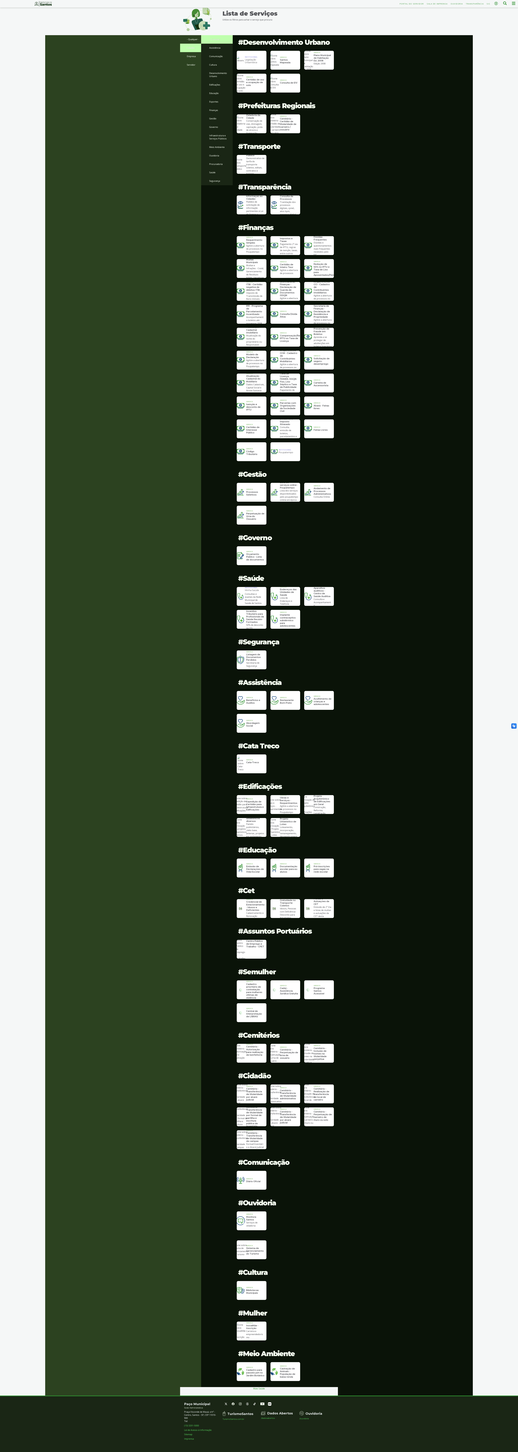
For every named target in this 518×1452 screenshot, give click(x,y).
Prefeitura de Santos (43, 3)
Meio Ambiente (217, 147)
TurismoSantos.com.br (233, 1419)
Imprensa (189, 1438)
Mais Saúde (259, 1388)
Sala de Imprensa (437, 4)
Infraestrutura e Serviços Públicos (218, 137)
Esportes (213, 101)
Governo (213, 127)
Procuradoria (216, 164)
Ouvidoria (457, 4)
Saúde (212, 172)
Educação (214, 93)
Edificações (214, 84)
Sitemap (188, 1434)
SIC (488, 4)
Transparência (475, 4)
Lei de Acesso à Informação (198, 1430)
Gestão (212, 118)
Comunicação (216, 56)
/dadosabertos (268, 1418)
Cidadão (191, 47)
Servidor (191, 64)
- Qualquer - (193, 39)
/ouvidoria (304, 1419)
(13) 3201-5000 (191, 1425)
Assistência (214, 47)
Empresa (191, 56)
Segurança (214, 180)
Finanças (213, 110)
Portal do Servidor (412, 4)
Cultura (213, 64)
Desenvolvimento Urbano (218, 75)
